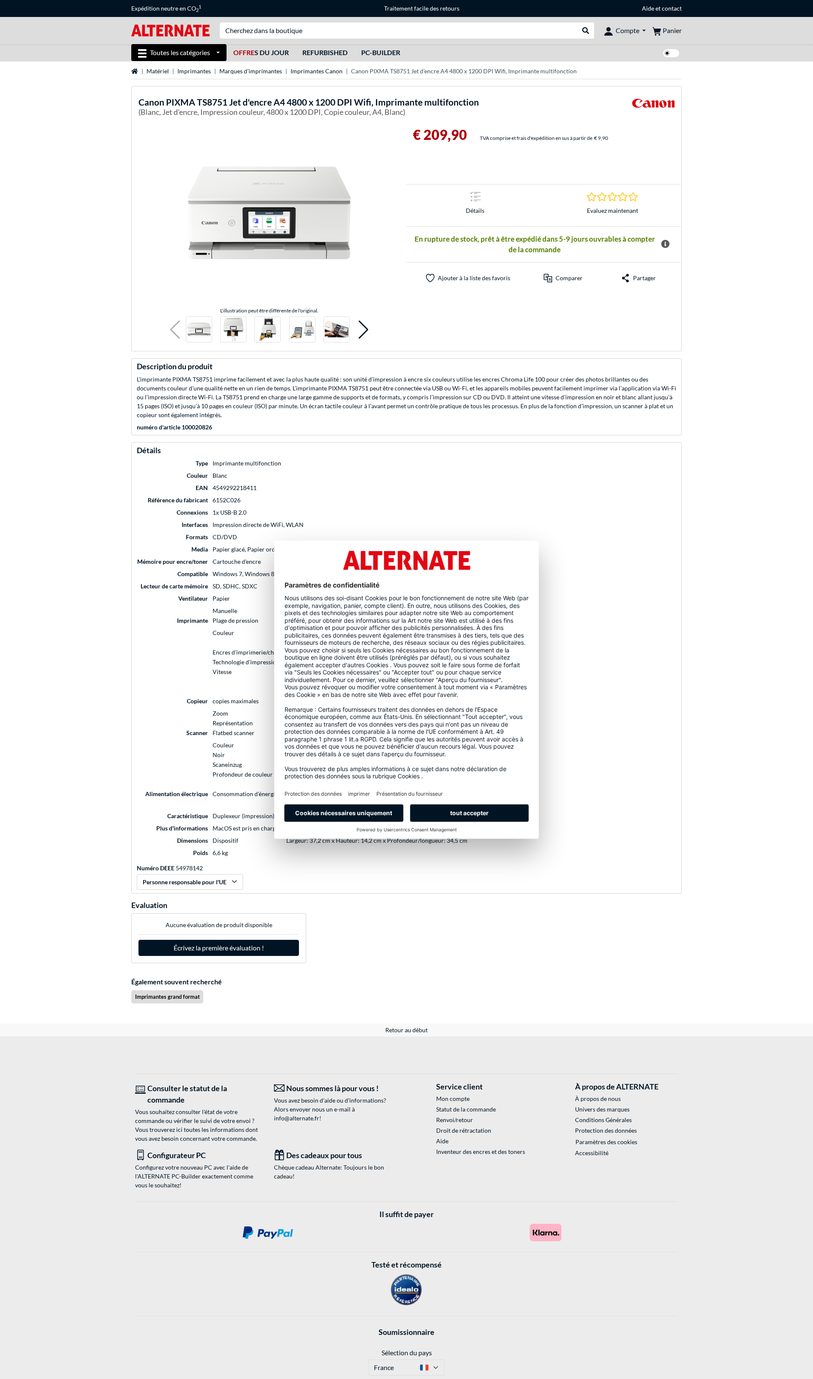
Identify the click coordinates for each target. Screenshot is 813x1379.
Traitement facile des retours (421, 8)
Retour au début (406, 1030)
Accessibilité (591, 1152)
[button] (175, 329)
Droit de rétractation (463, 1130)
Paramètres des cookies (606, 1141)
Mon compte (453, 1098)
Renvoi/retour (454, 1119)
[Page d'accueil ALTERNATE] (170, 30)
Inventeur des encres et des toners (480, 1151)
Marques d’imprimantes (250, 71)
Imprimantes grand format (167, 996)
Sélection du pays (407, 1352)
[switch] (671, 53)
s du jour (261, 52)
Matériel (158, 71)
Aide (648, 8)
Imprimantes (194, 71)
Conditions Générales (603, 1119)
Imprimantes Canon (316, 71)
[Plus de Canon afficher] (653, 108)
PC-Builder (380, 52)
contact (672, 8)
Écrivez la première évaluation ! (219, 948)
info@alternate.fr (296, 1118)
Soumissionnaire (406, 1332)
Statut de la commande (466, 1109)
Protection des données (606, 1130)
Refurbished (325, 52)
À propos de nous (598, 1098)
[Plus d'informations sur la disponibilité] (665, 244)
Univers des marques (602, 1109)
